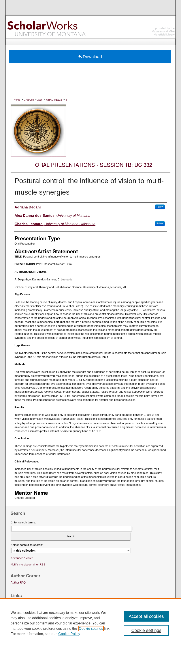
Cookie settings (91, 628)
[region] (90, 623)
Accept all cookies (146, 616)
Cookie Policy (69, 634)
